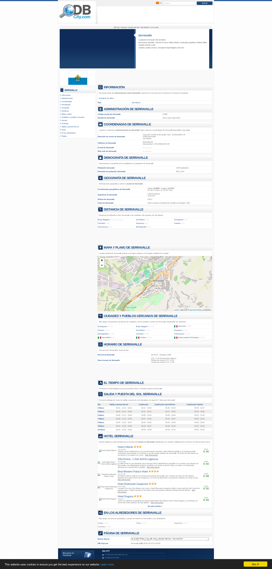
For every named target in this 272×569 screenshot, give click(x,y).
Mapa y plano (67, 114)
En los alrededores (69, 133)
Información (66, 95)
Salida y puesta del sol (70, 127)
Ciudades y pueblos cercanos (73, 117)
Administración (67, 98)
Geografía (65, 108)
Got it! (255, 564)
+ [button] (102, 260)
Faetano (177, 223)
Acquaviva (140, 223)
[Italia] (176, 326)
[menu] (158, 3)
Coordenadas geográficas (187, 42)
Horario (64, 120)
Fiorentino (101, 223)
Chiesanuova (103, 227)
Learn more (107, 564)
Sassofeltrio (106, 337)
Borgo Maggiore (171, 48)
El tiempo (147, 45)
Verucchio (181, 48)
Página (64, 136)
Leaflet (176, 309)
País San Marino (160, 40)
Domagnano (162, 48)
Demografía (66, 105)
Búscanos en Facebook (68, 554)
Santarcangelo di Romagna (188, 337)
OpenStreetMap (196, 309)
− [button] (102, 265)
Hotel (153, 45)
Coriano (143, 337)
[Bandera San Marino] (77, 84)
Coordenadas (67, 101)
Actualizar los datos (106, 98)
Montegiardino (141, 227)
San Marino (136, 103)
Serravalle (145, 35)
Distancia (65, 111)
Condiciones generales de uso (116, 554)
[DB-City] (75, 19)
